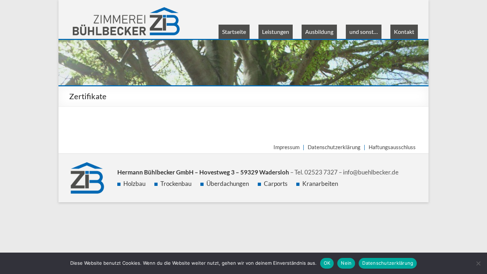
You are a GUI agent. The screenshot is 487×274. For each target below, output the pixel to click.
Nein (346, 263)
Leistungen (275, 31)
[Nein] (478, 263)
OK (327, 263)
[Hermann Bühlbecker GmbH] (126, 10)
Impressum (286, 147)
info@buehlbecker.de (371, 172)
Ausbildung (319, 31)
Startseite (234, 31)
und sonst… (363, 31)
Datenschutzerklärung (334, 147)
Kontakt (404, 31)
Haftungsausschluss (392, 147)
